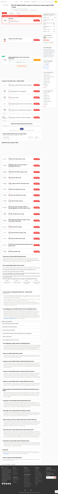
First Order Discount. (27, 486)
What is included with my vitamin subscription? (11, 323)
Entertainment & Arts (38, 477)
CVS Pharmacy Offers (47, 73)
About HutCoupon (16, 469)
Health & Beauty (7, 464)
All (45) (4, 13)
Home (4, 464)
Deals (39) (18, 13)
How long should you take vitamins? (9, 330)
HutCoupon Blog (15, 473)
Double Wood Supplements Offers (49, 76)
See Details (4, 113)
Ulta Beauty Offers (46, 81)
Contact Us (14, 470)
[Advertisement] (21, 31)
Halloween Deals (26, 471)
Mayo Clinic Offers (46, 79)
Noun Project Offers (47, 92)
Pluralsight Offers (46, 95)
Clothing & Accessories (38, 474)
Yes (46, 43)
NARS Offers (45, 84)
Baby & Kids (37, 470)
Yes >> (54, 29)
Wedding (36, 484)
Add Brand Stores (15, 479)
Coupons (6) (11, 13)
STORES (21, 1)
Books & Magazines (38, 473)
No (51, 43)
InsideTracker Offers (47, 78)
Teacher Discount (27, 479)
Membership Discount (27, 485)
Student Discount (26, 478)
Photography (37, 478)
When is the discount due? (7, 336)
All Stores (14, 481)
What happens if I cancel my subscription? (10, 326)
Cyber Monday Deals (27, 470)
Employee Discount (27, 482)
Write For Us (15, 474)
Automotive (37, 469)
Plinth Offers (45, 104)
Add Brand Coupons (16, 478)
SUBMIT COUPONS (27, 1)
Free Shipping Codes (27, 475)
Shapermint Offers (46, 75)
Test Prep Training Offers (47, 101)
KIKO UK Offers (46, 85)
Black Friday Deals (26, 469)
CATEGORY (16, 1)
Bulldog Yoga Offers (47, 98)
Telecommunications (38, 481)
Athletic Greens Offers (47, 82)
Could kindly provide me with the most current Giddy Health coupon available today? (17, 333)
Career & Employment (38, 480)
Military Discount (26, 481)
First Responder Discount (28, 483)
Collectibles (37, 482)
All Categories (15, 482)
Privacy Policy (15, 471)
